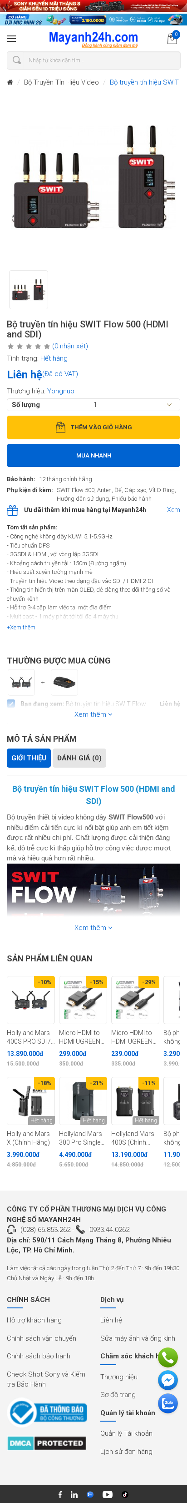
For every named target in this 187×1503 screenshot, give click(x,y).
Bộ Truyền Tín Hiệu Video (61, 82)
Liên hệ (111, 1320)
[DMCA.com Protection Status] (47, 1446)
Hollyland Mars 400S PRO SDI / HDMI (29, 1037)
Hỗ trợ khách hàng (34, 1320)
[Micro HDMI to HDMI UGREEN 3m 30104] (83, 1000)
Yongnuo (60, 391)
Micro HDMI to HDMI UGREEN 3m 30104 (79, 1037)
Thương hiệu (119, 1377)
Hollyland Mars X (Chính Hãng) (28, 1138)
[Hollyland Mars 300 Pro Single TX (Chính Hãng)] (83, 1101)
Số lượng (26, 405)
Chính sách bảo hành (38, 1356)
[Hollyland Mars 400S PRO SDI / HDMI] (31, 1000)
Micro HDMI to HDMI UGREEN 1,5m (132, 1037)
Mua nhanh (93, 455)
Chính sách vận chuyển (41, 1338)
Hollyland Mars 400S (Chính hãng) (132, 1138)
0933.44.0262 (109, 1230)
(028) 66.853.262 (45, 1230)
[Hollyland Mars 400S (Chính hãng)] (135, 1101)
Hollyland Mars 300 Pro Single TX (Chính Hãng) (82, 1138)
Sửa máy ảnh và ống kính (137, 1338)
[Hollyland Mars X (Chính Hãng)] (31, 1101)
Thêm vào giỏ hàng (101, 427)
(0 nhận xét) (70, 346)
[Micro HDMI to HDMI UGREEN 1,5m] (135, 1000)
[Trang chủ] (10, 82)
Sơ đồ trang (118, 1395)
